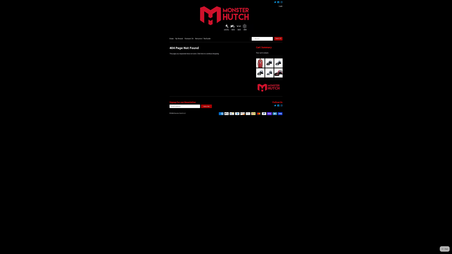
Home (172, 39)
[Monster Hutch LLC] (226, 18)
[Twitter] (275, 2)
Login (280, 6)
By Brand (179, 39)
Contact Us (189, 39)
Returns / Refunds (202, 39)
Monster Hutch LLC (180, 113)
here (202, 54)
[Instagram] (281, 2)
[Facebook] (278, 2)
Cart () (278, 38)
